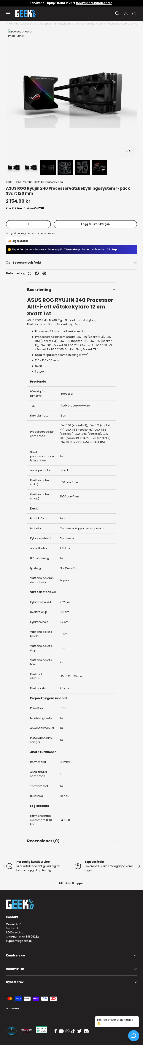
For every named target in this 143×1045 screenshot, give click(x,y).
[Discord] (86, 1031)
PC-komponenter (26, 23)
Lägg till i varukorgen (95, 224)
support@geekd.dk (19, 941)
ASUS (9, 182)
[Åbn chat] (133, 1035)
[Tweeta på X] (29, 273)
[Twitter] (79, 1031)
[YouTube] (61, 1031)
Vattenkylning (54, 182)
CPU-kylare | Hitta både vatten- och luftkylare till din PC (72, 23)
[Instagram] (67, 1031)
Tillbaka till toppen (71, 883)
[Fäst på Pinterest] (44, 273)
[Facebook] (55, 1031)
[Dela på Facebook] (37, 273)
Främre (10, 23)
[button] (134, 13)
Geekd (17, 1008)
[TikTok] (73, 1031)
